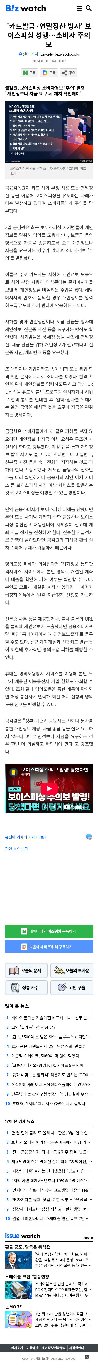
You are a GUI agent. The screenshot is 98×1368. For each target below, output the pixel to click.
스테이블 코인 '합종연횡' (28, 1276)
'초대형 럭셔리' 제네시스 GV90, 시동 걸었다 (48, 1103)
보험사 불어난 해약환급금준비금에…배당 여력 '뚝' (54, 1142)
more (88, 1237)
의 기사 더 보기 (26, 837)
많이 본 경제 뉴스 (19, 1121)
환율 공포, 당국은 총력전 (28, 1247)
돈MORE (13, 1306)
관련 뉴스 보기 (16, 848)
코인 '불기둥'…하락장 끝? (33, 1027)
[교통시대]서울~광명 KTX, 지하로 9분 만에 (47, 1065)
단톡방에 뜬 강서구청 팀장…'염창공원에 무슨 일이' (54, 1094)
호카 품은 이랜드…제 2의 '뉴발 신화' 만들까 (48, 1046)
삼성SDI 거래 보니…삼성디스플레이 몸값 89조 (51, 1084)
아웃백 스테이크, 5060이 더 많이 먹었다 (45, 1056)
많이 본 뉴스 (17, 1005)
